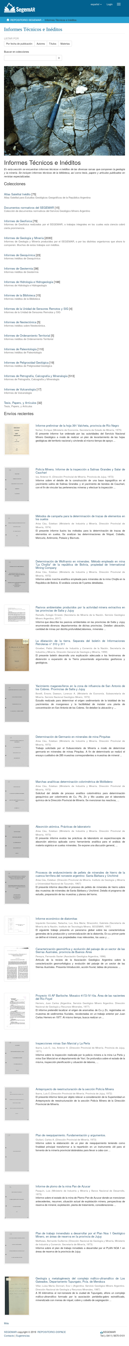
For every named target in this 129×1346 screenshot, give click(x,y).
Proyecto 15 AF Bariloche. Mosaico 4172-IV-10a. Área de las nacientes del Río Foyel (80, 997)
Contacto (9, 1335)
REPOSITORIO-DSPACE (51, 1332)
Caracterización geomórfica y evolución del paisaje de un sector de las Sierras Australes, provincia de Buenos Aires (80, 950)
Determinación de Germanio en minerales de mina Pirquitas (73, 736)
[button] (96, 4)
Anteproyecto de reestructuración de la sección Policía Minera (75, 1089)
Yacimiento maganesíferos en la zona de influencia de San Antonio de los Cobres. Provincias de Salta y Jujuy (80, 687)
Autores (41, 43)
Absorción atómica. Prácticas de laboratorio (63, 826)
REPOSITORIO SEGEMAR (25, 20)
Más (6, 1323)
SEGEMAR (10, 1332)
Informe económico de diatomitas (56, 918)
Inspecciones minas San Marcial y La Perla (63, 1043)
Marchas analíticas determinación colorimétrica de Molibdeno (74, 781)
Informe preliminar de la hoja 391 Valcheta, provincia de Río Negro (77, 425)
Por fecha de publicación (19, 43)
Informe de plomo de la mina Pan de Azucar (63, 1186)
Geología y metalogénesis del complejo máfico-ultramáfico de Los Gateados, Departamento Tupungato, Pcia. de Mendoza (80, 1279)
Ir (59, 58)
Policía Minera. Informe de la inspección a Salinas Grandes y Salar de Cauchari (80, 470)
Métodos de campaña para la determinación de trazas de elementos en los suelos (80, 517)
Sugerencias (23, 1335)
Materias (65, 43)
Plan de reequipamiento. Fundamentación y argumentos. (71, 1135)
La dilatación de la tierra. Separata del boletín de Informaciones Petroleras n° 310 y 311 (80, 642)
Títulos (52, 43)
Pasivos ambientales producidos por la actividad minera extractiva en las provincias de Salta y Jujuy (80, 608)
